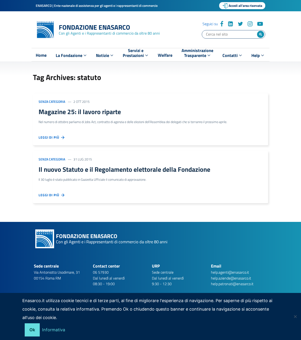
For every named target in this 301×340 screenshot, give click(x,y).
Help (256, 55)
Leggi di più (50, 137)
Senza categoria (52, 101)
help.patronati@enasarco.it (232, 284)
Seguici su (210, 24)
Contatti (230, 55)
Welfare (165, 55)
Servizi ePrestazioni (134, 54)
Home (41, 55)
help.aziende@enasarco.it (231, 278)
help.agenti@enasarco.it (230, 272)
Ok (32, 329)
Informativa (53, 329)
